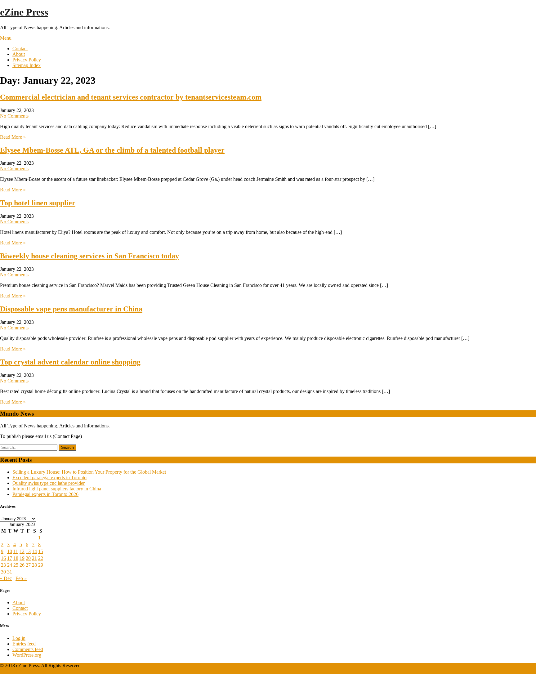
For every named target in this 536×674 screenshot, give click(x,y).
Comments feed (27, 649)
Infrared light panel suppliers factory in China (56, 488)
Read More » (13, 137)
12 (22, 551)
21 (34, 558)
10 (9, 551)
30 (3, 571)
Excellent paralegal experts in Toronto (49, 477)
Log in (18, 638)
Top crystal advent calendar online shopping (70, 362)
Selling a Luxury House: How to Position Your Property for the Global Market (89, 472)
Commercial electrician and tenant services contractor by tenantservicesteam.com (130, 97)
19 (22, 558)
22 (40, 558)
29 (40, 565)
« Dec (6, 578)
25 (15, 565)
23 (3, 565)
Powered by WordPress (23, 671)
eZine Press (24, 12)
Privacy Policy (26, 59)
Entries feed (24, 643)
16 (3, 558)
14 (34, 551)
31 (9, 571)
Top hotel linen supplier (37, 203)
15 (40, 551)
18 (15, 558)
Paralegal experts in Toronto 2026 (45, 494)
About (18, 54)
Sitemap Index (26, 65)
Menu (5, 38)
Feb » (21, 578)
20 (28, 558)
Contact (20, 48)
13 (28, 551)
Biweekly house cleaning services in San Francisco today (89, 256)
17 (9, 558)
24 (9, 565)
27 (28, 565)
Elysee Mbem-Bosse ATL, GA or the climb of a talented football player (112, 150)
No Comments (14, 115)
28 (34, 565)
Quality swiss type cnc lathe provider (48, 483)
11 (15, 551)
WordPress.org (26, 655)
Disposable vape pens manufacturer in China (71, 309)
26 (22, 565)
